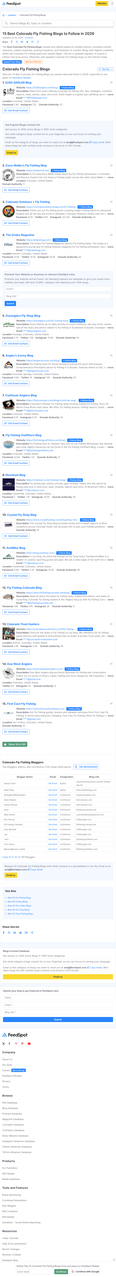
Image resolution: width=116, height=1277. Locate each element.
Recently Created (11, 1254)
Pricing (101, 3)
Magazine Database (12, 1119)
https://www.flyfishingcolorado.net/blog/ (48, 592)
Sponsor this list (33, 62)
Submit (10, 303)
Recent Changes (11, 1249)
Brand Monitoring (11, 1194)
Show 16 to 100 (17, 744)
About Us (7, 1059)
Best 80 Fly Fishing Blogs (19, 897)
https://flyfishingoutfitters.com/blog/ (45, 440)
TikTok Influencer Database (16, 1152)
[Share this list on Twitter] (17, 41)
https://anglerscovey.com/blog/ (43, 360)
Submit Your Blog (12, 62)
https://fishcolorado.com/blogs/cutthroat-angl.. (51, 400)
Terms (5, 1087)
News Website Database (15, 1135)
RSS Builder (8, 1217)
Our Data (7, 1064)
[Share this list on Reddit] (27, 41)
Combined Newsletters (14, 1200)
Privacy (6, 1081)
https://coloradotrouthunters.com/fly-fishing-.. (51, 629)
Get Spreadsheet (88, 766)
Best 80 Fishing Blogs (18, 901)
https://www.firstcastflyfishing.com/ (45, 708)
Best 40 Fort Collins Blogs (19, 905)
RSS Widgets (9, 1205)
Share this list (10, 926)
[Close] (114, 1260)
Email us (11, 152)
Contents (29, 37)
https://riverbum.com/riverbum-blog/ (46, 480)
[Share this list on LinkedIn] (22, 41)
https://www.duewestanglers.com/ (44, 668)
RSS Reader (8, 1173)
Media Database (11, 1179)
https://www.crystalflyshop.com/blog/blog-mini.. (52, 519)
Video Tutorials (10, 1238)
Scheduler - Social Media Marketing (21, 1222)
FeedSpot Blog (10, 1260)
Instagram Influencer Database (18, 1141)
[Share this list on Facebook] (11, 41)
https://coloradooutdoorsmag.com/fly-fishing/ (51, 206)
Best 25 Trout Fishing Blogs (20, 913)
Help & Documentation (14, 1243)
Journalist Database (13, 1124)
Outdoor (12, 15)
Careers (13, 1070)
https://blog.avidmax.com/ (40, 552)
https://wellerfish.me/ (37, 170)
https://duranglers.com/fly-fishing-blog (47, 320)
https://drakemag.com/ (38, 239)
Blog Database (10, 1108)
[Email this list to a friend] (32, 41)
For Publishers (9, 1168)
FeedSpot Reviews (12, 1075)
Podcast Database (12, 1113)
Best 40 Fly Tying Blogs (19, 910)
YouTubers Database (13, 1130)
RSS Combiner (10, 1211)
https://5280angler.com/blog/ (42, 87)
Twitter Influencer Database (17, 1146)
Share (5, 42)
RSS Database (9, 1102)
